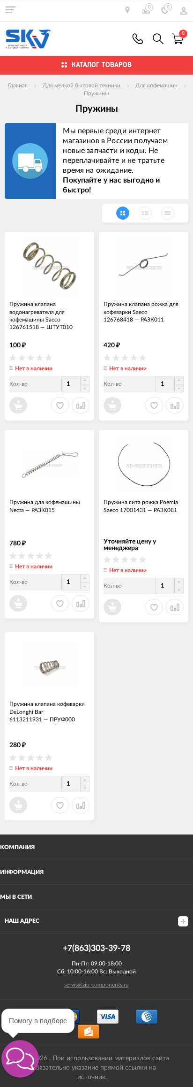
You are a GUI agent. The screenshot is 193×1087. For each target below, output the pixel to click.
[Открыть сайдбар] (10, 9)
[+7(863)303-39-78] (137, 38)
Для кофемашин (156, 85)
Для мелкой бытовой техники (81, 85)
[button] (20, 1059)
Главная (18, 85)
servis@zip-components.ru (96, 984)
